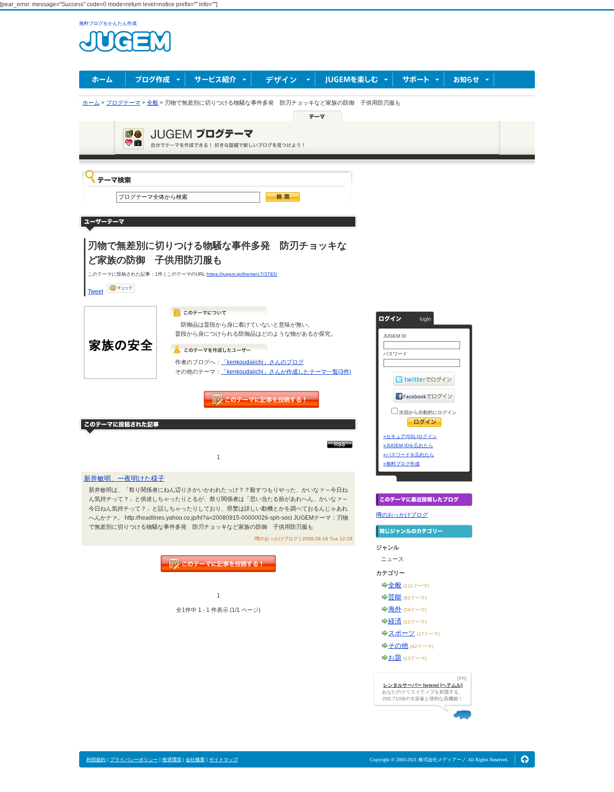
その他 (398, 645)
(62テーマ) (414, 597)
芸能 (394, 597)
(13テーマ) (414, 658)
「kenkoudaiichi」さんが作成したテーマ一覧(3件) (286, 371)
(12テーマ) (414, 621)
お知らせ (469, 79)
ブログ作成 (155, 79)
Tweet (95, 291)
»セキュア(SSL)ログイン (410, 436)
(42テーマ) (421, 646)
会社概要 (195, 759)
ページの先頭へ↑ (525, 759)
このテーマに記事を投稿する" (218, 563)
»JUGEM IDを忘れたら (408, 445)
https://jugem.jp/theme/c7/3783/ (242, 274)
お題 (394, 657)
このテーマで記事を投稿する (261, 399)
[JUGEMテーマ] (318, 115)
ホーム (102, 79)
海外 (394, 609)
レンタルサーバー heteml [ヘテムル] (422, 685)
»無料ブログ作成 (401, 463)
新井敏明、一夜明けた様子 (124, 478)
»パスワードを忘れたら (408, 454)
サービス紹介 (218, 79)
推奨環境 (171, 759)
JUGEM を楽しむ (354, 79)
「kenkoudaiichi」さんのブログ (262, 362)
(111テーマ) (416, 585)
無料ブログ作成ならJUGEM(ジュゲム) (125, 46)
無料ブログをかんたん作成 (108, 23)
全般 (394, 585)
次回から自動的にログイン (427, 412)
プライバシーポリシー (134, 759)
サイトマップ (223, 759)
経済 (394, 621)
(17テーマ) (428, 633)
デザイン (283, 79)
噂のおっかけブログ (402, 515)
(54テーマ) (414, 609)
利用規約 (96, 759)
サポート (418, 79)
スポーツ (401, 633)
